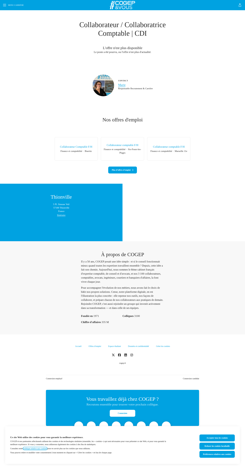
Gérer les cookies (163, 346)
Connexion (122, 413)
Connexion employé (54, 378)
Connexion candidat (191, 378)
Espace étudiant (114, 346)
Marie (122, 85)
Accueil (78, 346)
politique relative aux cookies (35, 448)
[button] (239, 5)
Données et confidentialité (138, 346)
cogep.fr (122, 363)
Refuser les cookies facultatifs (217, 446)
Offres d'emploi (95, 346)
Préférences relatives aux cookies (217, 454)
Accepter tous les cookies (217, 438)
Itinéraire (61, 215)
